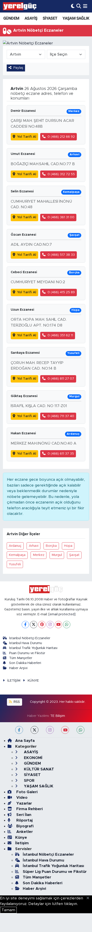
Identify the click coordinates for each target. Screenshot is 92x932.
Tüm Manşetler (20, 658)
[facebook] (19, 730)
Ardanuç (15, 545)
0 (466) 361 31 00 (61, 217)
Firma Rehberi (29, 809)
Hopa (68, 545)
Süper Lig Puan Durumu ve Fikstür (55, 872)
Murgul (57, 555)
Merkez (38, 555)
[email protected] (61, 614)
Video (21, 797)
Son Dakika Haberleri (25, 663)
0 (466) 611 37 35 (61, 453)
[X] (33, 624)
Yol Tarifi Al (26, 136)
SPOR (28, 780)
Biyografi (24, 826)
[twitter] (34, 730)
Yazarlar (23, 803)
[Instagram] (50, 624)
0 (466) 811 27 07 (61, 378)
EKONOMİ (32, 758)
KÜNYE (33, 680)
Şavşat (74, 555)
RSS (16, 701)
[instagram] (50, 730)
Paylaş (18, 67)
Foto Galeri (26, 792)
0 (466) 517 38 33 (61, 254)
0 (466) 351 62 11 (60, 335)
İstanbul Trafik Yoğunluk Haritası (33, 648)
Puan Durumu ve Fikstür (27, 653)
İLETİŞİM (13, 680)
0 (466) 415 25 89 (61, 292)
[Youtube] (58, 624)
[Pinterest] (42, 624)
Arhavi (33, 545)
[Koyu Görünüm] (73, 6)
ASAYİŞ (31, 18)
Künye (21, 837)
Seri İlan (23, 815)
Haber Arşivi (18, 668)
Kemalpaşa (17, 555)
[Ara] (78, 6)
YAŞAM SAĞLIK (76, 18)
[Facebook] (25, 624)
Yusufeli (15, 564)
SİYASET (50, 18)
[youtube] (65, 730)
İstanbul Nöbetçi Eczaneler (29, 638)
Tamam (8, 910)
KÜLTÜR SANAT (38, 769)
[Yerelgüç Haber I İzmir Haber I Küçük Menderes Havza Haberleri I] (19, 6)
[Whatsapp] (66, 624)
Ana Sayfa (25, 741)
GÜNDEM (11, 18)
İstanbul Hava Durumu (25, 643)
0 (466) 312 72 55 (61, 174)
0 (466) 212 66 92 (61, 136)
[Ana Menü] (85, 6)
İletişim (22, 843)
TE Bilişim (57, 716)
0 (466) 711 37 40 (61, 416)
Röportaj (24, 820)
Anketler (24, 832)
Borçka (51, 545)
